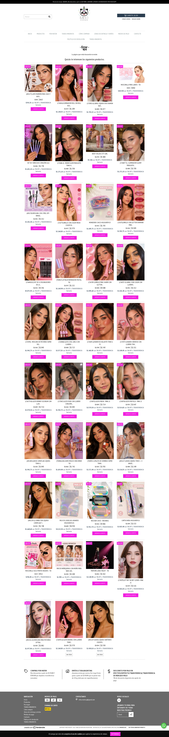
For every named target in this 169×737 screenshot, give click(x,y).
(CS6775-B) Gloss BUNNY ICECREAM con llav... (38, 402)
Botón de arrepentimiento (137, 727)
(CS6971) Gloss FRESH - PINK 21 (100, 401)
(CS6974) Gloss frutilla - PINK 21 (131, 401)
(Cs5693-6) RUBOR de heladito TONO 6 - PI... (100, 343)
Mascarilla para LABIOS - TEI (131, 85)
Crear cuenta (126, 19)
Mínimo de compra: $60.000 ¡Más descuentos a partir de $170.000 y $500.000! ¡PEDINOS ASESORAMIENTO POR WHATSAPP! (84, 2)
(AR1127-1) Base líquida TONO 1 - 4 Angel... (130, 462)
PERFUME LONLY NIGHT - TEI (100, 571)
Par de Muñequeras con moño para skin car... (69, 569)
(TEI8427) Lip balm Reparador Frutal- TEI (69, 281)
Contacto (137, 34)
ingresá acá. (123, 727)
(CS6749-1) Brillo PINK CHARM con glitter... (99, 283)
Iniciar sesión (136, 19)
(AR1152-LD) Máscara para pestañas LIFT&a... (38, 641)
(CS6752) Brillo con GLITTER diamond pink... (131, 223)
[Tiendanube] (35, 728)
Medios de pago (123, 34)
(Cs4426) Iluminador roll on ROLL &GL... (69, 104)
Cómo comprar (84, 34)
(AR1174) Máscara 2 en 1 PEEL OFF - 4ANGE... (38, 214)
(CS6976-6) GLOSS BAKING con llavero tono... (69, 641)
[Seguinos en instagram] (119, 700)
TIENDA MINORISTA (68, 34)
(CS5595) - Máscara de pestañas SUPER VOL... (38, 343)
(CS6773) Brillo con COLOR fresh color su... (69, 224)
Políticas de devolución (76, 39)
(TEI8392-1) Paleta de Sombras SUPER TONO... (99, 462)
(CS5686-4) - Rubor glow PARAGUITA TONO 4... (69, 164)
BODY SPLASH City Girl (100, 154)
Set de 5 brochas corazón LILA (38, 163)
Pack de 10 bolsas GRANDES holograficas (69, 521)
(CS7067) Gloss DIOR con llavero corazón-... (69, 402)
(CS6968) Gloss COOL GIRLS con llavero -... (69, 343)
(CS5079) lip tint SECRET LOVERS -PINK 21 (130, 581)
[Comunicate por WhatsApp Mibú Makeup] (164, 725)
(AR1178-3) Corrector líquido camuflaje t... (38, 521)
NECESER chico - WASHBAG (100, 521)
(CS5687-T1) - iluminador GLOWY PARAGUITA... (131, 164)
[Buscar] (49, 16)
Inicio (30, 34)
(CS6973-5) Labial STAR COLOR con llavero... (130, 283)
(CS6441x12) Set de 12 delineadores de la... (38, 283)
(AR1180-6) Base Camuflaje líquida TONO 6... (38, 462)
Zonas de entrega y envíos (103, 34)
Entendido (115, 734)
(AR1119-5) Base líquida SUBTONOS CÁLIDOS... (99, 641)
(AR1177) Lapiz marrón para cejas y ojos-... (38, 95)
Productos (41, 34)
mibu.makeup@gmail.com (87, 700)
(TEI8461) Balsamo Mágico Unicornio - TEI (69, 462)
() (132, 15)
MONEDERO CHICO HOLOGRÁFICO (100, 222)
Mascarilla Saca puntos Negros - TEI (38, 571)
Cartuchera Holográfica (131, 520)
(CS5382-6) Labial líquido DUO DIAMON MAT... (100, 104)
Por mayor (53, 34)
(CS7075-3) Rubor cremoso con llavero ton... (130, 343)
